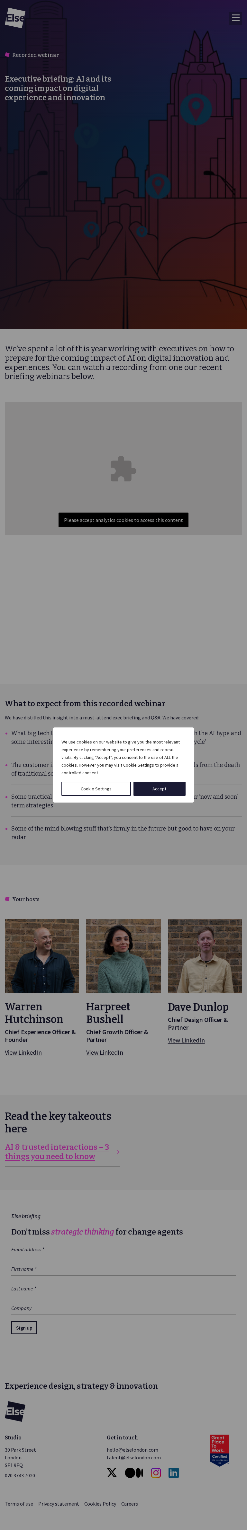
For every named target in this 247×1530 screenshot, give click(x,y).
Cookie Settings (96, 789)
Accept (159, 789)
